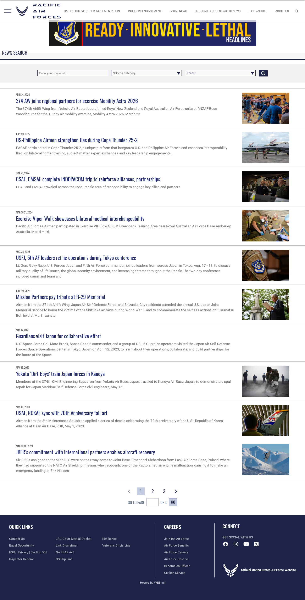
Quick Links (21, 526)
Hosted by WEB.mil (152, 582)
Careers (172, 526)
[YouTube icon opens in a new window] (246, 544)
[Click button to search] (263, 73)
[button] (6, 11)
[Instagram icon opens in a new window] (236, 544)
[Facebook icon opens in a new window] (225, 544)
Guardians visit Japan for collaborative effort (58, 336)
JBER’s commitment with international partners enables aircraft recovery (85, 452)
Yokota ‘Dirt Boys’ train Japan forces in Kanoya (60, 373)
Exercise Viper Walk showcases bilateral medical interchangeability (80, 218)
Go (173, 502)
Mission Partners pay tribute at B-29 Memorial (60, 297)
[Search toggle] (297, 11)
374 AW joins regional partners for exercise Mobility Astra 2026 (77, 100)
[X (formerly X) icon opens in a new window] (256, 544)
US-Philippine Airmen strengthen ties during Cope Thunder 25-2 (77, 140)
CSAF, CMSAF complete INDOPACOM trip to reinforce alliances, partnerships (88, 179)
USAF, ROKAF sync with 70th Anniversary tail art (61, 413)
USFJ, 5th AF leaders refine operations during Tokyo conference (76, 257)
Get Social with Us (237, 537)
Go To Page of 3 (147, 502)
